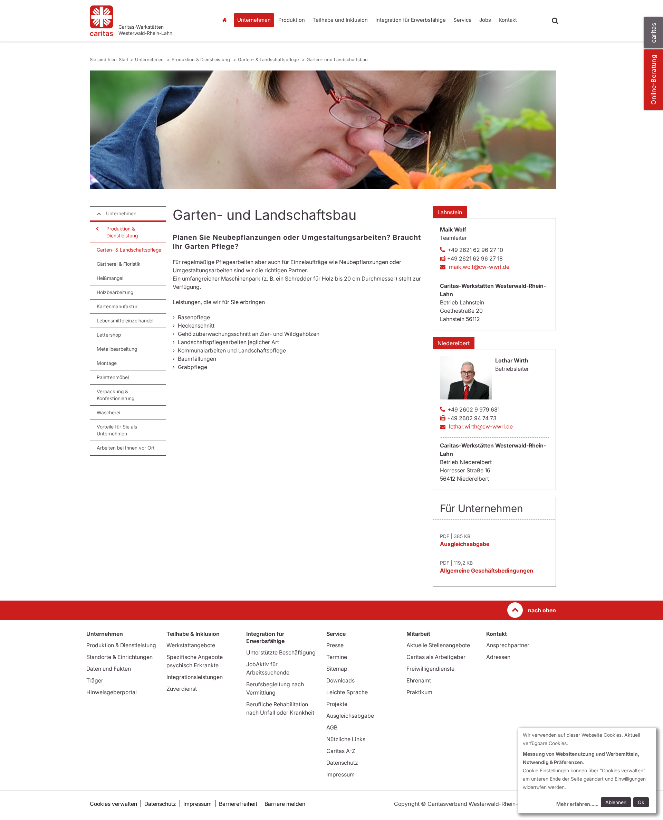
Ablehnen (615, 802)
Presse (335, 645)
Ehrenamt (418, 680)
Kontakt (508, 20)
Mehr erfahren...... (577, 804)
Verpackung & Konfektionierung (115, 394)
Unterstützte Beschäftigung (281, 652)
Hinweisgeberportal (111, 692)
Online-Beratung (653, 80)
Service (462, 20)
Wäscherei (108, 412)
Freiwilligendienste (430, 668)
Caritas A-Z (340, 750)
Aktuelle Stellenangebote (438, 645)
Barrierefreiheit (238, 803)
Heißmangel (110, 278)
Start (225, 20)
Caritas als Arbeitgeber (435, 656)
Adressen (498, 656)
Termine (336, 656)
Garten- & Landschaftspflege (269, 59)
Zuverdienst (181, 688)
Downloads (340, 680)
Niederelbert (454, 343)
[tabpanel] (323, 129)
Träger (94, 680)
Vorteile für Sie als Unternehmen (117, 430)
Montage (107, 363)
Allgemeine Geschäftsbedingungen (486, 570)
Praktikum (419, 692)
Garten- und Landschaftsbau (337, 59)
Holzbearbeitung (115, 292)
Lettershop (109, 335)
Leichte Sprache (347, 692)
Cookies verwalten (113, 803)
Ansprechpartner (507, 645)
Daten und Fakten (108, 668)
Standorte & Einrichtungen (119, 656)
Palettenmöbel (113, 377)
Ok (641, 802)
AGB (331, 727)
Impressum (340, 774)
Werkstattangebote (190, 645)
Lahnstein (450, 212)
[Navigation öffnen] (97, 229)
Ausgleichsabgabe (464, 543)
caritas (653, 32)
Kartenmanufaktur (117, 306)
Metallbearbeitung (117, 349)
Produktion (291, 20)
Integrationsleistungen (194, 676)
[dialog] (587, 770)
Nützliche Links (345, 739)
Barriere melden (285, 803)
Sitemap (336, 668)
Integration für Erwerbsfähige (410, 20)
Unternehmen (254, 20)
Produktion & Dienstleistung (201, 59)
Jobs (485, 20)
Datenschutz (342, 762)
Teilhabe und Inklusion (340, 20)
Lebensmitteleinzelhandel (125, 320)
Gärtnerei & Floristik (119, 264)
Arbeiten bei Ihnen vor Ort (126, 448)
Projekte (336, 703)
